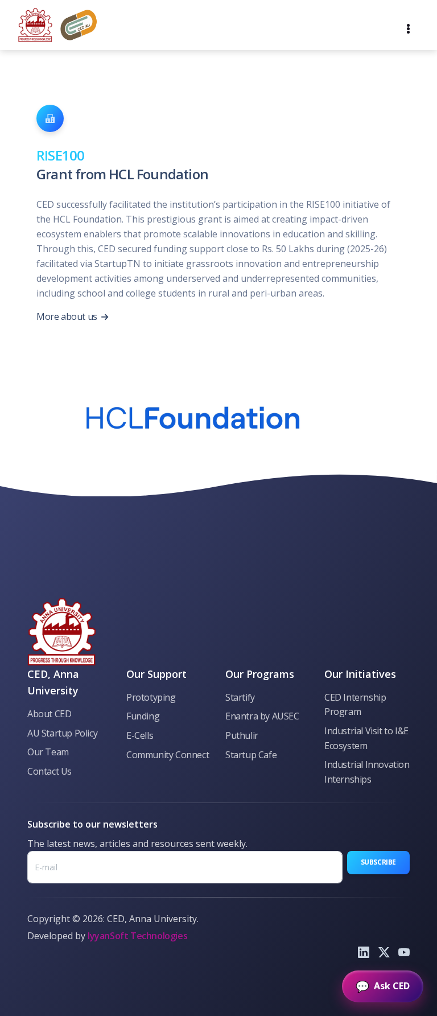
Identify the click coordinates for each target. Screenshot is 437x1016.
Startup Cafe (251, 754)
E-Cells (139, 735)
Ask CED (383, 986)
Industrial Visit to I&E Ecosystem (366, 738)
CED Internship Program (355, 704)
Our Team (48, 752)
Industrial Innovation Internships (367, 771)
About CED (49, 714)
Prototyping (151, 697)
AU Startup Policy (62, 733)
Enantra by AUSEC (262, 716)
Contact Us (49, 771)
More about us (67, 316)
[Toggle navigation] (408, 25)
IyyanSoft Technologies (137, 935)
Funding (142, 716)
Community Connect (167, 754)
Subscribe (378, 862)
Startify (240, 697)
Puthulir (241, 735)
